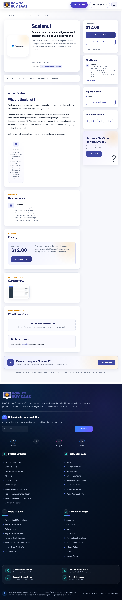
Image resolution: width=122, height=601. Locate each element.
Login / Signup (98, 5)
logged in (25, 344)
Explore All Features (100, 102)
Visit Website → (107, 362)
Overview (10, 78)
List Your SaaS (79, 5)
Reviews (55, 78)
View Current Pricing (21, 259)
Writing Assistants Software (34, 16)
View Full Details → (92, 81)
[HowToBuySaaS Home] (16, 4)
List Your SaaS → (94, 154)
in (99, 121)
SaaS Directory (16, 16)
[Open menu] (114, 4)
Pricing (31, 78)
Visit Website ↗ (101, 35)
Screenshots (43, 78)
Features (21, 78)
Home (6, 16)
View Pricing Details (100, 42)
